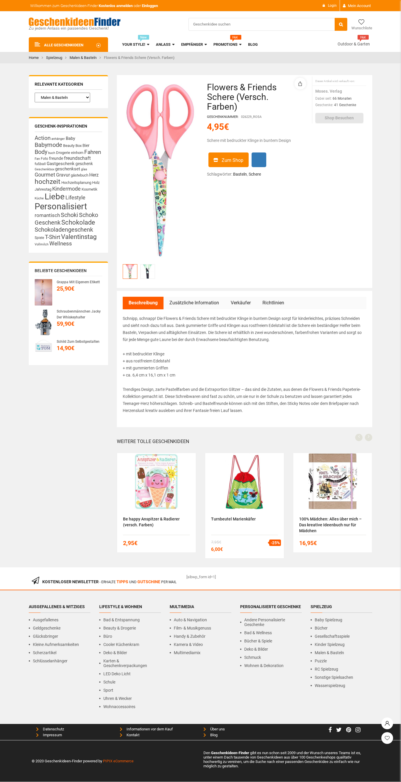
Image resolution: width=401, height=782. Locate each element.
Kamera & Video (188, 644)
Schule (109, 682)
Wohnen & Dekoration (264, 665)
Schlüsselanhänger (50, 661)
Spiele (39, 238)
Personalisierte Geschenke (270, 606)
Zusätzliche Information (194, 303)
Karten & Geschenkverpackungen (125, 663)
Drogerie (63, 152)
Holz (96, 182)
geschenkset (67, 169)
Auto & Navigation (190, 620)
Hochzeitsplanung (76, 182)
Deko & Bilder (115, 652)
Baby (70, 138)
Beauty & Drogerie (119, 628)
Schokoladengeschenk (64, 229)
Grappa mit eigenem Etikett (78, 282)
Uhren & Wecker (117, 698)
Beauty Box (72, 145)
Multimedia (182, 606)
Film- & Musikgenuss (192, 628)
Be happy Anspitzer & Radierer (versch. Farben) (151, 522)
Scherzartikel (44, 652)
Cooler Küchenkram (121, 644)
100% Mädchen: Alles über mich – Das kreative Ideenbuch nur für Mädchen (330, 525)
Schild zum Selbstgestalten (78, 342)
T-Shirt (52, 237)
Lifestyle (75, 197)
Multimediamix (187, 652)
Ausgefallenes (45, 620)
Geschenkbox (44, 169)
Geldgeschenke (46, 628)
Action (42, 138)
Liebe (55, 196)
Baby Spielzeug (328, 620)
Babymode (48, 144)
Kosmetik (89, 189)
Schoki (69, 214)
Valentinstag (79, 236)
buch (51, 153)
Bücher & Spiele (258, 641)
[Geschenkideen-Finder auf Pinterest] (348, 730)
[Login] (387, 721)
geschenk (84, 163)
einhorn (77, 152)
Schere (255, 174)
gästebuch (79, 175)
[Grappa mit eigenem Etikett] (43, 292)
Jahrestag (43, 189)
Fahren (92, 152)
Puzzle (321, 661)
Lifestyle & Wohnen (120, 606)
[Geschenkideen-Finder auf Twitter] (339, 730)
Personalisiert (61, 206)
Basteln (240, 174)
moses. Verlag (328, 91)
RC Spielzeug (326, 669)
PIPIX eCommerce (118, 761)
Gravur (63, 175)
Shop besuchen (339, 118)
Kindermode (66, 189)
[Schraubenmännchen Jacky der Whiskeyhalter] (43, 322)
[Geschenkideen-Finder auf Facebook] (330, 730)
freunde (56, 158)
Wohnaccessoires (119, 706)
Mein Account (359, 6)
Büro (107, 636)
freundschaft (77, 158)
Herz (94, 175)
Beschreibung (143, 303)
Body (41, 151)
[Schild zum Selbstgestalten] (43, 347)
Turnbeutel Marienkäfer (233, 519)
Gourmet (45, 175)
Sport (108, 690)
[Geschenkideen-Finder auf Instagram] (357, 730)
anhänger (58, 139)
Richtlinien (273, 303)
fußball (40, 164)
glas (84, 169)
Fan (37, 159)
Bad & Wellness (258, 632)
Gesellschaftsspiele (332, 636)
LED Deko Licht (117, 673)
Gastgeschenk (61, 163)
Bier (86, 145)
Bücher (321, 628)
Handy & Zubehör (189, 636)
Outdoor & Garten (354, 44)
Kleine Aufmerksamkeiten (56, 644)
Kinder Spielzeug (330, 644)
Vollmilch (41, 244)
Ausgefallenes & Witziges (57, 606)
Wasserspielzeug (330, 685)
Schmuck (252, 657)
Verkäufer (241, 303)
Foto (44, 158)
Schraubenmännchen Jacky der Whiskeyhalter (79, 314)
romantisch (47, 215)
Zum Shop (232, 160)
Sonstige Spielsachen (334, 677)
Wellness (60, 243)
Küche (39, 198)
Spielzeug (54, 57)
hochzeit (47, 182)
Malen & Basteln (83, 57)
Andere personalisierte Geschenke (264, 622)
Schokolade (78, 222)
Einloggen (150, 6)
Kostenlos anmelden (116, 6)
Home (34, 57)
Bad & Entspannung (121, 620)
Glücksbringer (45, 636)
